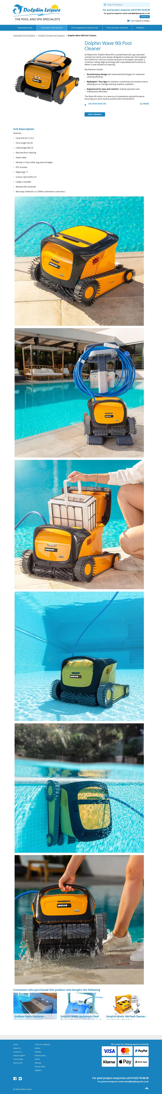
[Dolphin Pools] (36, 12)
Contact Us (145, 16)
